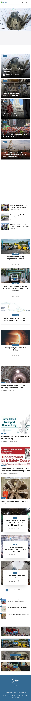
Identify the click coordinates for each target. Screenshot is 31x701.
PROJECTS (25, 695)
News (4, 56)
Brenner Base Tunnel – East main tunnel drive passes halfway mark (19, 206)
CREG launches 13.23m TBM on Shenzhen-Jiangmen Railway (16, 600)
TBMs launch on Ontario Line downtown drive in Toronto (12, 115)
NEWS (8, 695)
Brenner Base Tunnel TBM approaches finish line (11, 94)
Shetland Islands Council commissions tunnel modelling (15, 438)
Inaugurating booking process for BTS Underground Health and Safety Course (15, 470)
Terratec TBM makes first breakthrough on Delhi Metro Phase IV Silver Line (18, 615)
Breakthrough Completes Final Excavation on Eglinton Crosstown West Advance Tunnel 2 (15, 155)
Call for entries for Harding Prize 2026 (14, 501)
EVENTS (19, 695)
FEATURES (13, 695)
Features (15, 253)
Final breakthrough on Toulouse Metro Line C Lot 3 (14, 70)
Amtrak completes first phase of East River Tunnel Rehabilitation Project (15, 523)
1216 (19, 589)
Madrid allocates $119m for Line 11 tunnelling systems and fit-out (13, 386)
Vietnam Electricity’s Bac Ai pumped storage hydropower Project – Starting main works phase (20, 225)
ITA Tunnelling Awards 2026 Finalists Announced (17, 608)
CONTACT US (15, 697)
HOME (4, 695)
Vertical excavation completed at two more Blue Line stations (15, 549)
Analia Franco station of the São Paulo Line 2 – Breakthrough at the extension (15, 288)
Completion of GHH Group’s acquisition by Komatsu (15, 258)
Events (4, 382)
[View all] (15, 631)
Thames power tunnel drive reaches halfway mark (15, 577)
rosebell (8, 74)
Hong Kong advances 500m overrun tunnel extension (15, 135)
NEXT (22, 589)
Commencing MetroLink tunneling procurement (18, 216)
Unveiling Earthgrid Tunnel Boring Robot (15, 349)
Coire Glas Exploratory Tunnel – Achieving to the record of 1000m (15, 319)
